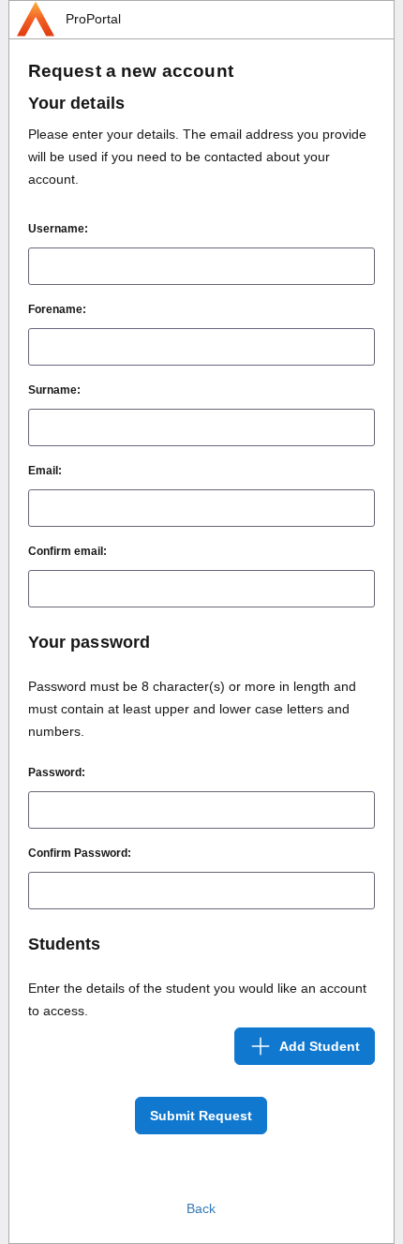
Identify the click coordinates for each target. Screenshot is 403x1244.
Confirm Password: (79, 853)
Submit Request (201, 1115)
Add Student (319, 1046)
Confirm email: (67, 551)
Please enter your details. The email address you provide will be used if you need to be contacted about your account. (197, 157)
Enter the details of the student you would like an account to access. (197, 999)
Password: (56, 772)
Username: (58, 228)
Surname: (54, 390)
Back (201, 1208)
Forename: (57, 309)
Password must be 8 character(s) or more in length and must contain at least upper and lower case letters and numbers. (192, 709)
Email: (45, 470)
